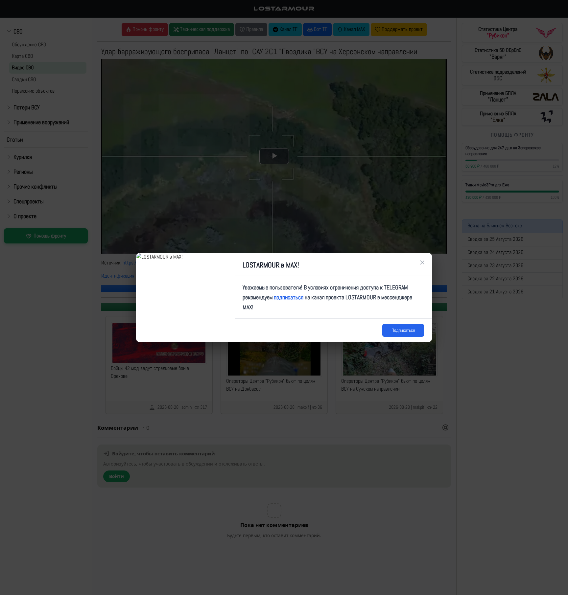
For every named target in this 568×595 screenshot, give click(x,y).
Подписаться (403, 330)
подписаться (288, 297)
